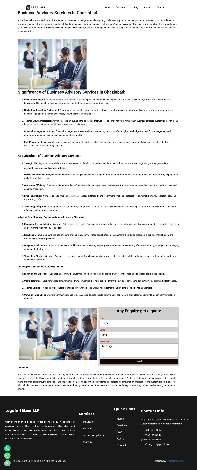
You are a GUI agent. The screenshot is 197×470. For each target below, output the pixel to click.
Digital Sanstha (175, 461)
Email (102, 330)
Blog (136, 7)
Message (104, 341)
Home (107, 7)
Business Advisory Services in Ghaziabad (66, 99)
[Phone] (7, 448)
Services (120, 7)
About (147, 7)
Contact (161, 7)
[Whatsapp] (7, 456)
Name (103, 318)
